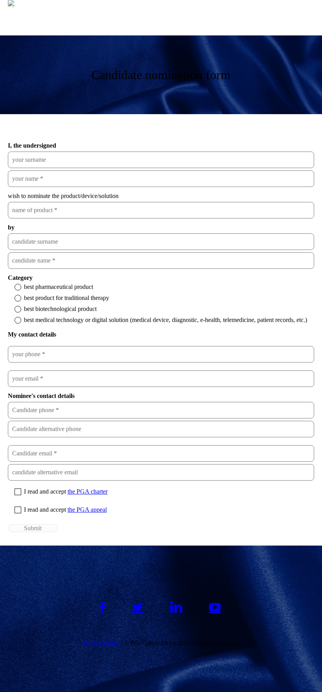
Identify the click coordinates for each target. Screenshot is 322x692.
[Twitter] (137, 607)
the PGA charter (88, 491)
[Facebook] (103, 607)
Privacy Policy (101, 643)
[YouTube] (215, 607)
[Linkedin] (176, 607)
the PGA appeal (87, 509)
